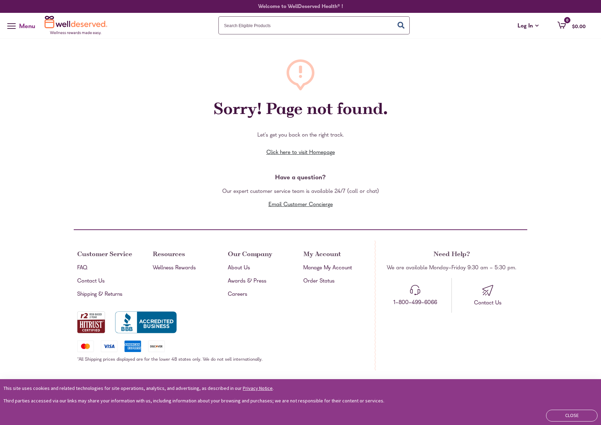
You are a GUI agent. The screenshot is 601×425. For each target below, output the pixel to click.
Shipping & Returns (99, 294)
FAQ (82, 268)
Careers (237, 294)
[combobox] (314, 25)
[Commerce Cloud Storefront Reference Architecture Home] (78, 25)
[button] (572, 25)
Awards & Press (247, 281)
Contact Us (91, 281)
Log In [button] (528, 26)
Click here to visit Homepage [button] (300, 153)
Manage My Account (327, 268)
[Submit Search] (401, 25)
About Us (239, 268)
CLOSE (572, 415)
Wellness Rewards (174, 268)
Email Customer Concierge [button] (301, 205)
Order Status (319, 281)
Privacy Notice (258, 388)
